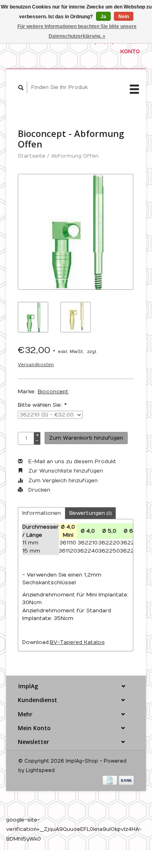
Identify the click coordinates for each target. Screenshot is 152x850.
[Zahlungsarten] (111, 780)
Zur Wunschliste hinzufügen (65, 471)
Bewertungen (90, 513)
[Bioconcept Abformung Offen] (75, 231)
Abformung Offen (74, 156)
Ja (103, 17)
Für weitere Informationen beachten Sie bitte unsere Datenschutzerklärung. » (77, 31)
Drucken (38, 490)
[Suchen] (21, 87)
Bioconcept (53, 391)
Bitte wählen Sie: (42, 405)
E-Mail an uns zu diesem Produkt (71, 461)
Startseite (31, 156)
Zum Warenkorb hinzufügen (86, 438)
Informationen (41, 513)
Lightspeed (40, 770)
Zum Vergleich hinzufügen (62, 480)
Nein (123, 17)
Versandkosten (36, 364)
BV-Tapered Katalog (77, 642)
